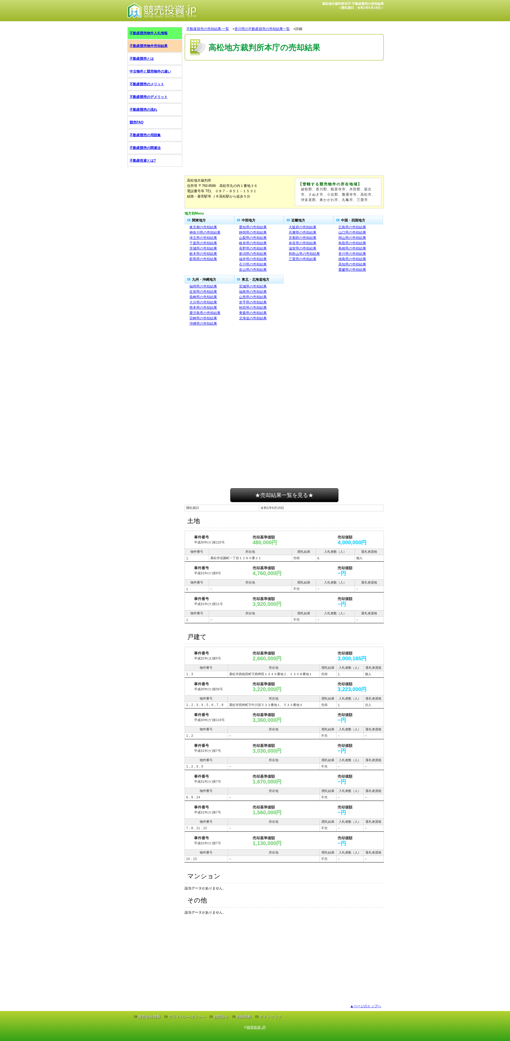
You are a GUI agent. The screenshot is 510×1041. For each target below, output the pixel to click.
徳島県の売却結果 (352, 259)
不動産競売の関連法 (145, 148)
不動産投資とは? (143, 160)
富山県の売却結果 (253, 270)
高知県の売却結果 (352, 264)
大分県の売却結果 (203, 302)
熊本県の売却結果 (203, 308)
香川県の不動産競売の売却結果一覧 (262, 29)
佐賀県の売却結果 (203, 292)
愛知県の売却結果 (253, 227)
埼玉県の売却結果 (203, 238)
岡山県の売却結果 (352, 238)
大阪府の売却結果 (302, 227)
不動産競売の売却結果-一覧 (207, 29)
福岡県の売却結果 (203, 286)
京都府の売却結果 (302, 238)
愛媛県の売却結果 (352, 270)
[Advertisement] (284, 78)
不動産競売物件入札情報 (149, 33)
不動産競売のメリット (147, 84)
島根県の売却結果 (352, 248)
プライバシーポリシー (187, 1016)
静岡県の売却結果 (253, 232)
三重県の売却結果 (302, 259)
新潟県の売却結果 (253, 254)
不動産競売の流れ (143, 110)
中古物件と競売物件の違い (150, 71)
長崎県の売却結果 (203, 297)
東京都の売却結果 (203, 227)
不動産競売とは (142, 59)
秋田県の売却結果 (253, 308)
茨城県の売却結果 (203, 248)
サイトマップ (270, 1016)
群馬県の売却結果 (203, 259)
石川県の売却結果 (253, 264)
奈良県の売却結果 (302, 243)
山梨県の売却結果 (253, 238)
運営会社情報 (149, 1016)
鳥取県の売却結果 (352, 243)
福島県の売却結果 (253, 292)
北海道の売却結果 (253, 318)
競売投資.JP (256, 1027)
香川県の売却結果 (352, 254)
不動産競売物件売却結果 (149, 46)
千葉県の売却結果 (203, 243)
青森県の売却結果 (253, 313)
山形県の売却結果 (253, 297)
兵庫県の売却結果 (302, 232)
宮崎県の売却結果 (203, 318)
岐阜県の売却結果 (253, 243)
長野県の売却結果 (253, 248)
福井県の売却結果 (253, 259)
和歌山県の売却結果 (304, 254)
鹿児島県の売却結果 (204, 313)
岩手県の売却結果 (253, 302)
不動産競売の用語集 (145, 135)
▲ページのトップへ (365, 1006)
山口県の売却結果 (352, 232)
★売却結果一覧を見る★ (284, 495)
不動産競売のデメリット (149, 97)
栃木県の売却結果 (203, 254)
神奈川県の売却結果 (204, 232)
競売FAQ (136, 122)
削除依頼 (243, 1016)
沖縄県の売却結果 (203, 323)
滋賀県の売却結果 (302, 248)
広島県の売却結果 (352, 227)
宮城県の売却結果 (253, 286)
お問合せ (221, 1016)
